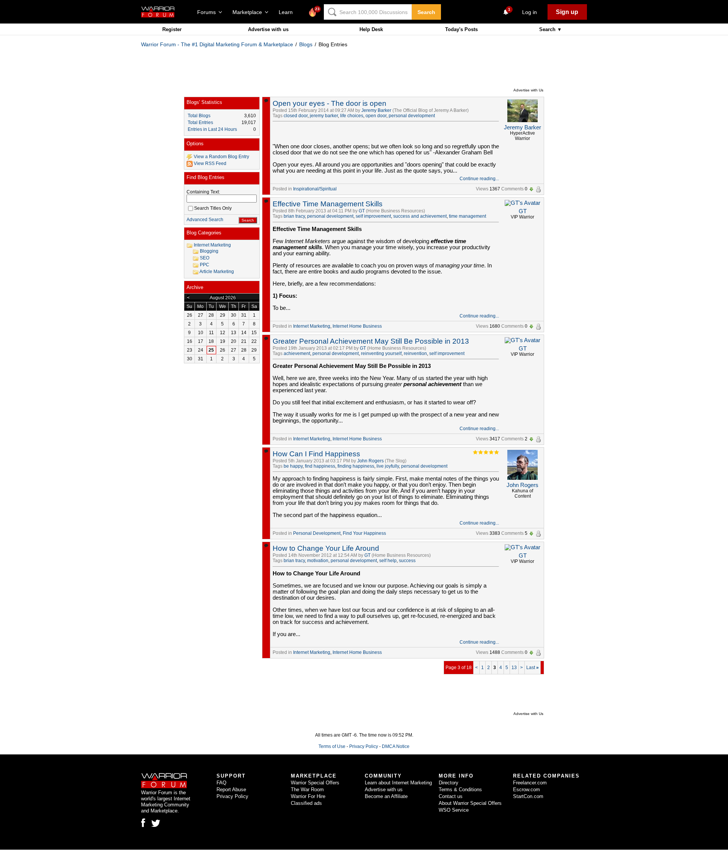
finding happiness (355, 466)
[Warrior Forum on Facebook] (143, 822)
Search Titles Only (213, 208)
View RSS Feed (210, 163)
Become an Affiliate (386, 796)
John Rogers (370, 460)
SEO (204, 258)
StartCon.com (528, 796)
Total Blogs (199, 115)
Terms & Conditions (460, 789)
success (407, 560)
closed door (296, 115)
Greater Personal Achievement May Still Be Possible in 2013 (371, 341)
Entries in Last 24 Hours (212, 129)
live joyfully (388, 466)
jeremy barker (324, 115)
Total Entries (200, 122)
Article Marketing (216, 271)
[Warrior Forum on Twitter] (155, 823)
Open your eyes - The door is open (329, 103)
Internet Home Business (357, 326)
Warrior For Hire (308, 796)
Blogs (305, 44)
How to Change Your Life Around (326, 548)
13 (514, 667)
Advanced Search (205, 219)
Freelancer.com (530, 783)
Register (172, 29)
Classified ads (306, 803)
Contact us (451, 796)
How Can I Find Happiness (316, 454)
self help (388, 560)
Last (532, 667)
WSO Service (454, 810)
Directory (448, 783)
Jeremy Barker (376, 110)
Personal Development (316, 533)
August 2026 (223, 297)
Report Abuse (231, 789)
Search (426, 12)
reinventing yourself (381, 353)
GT (362, 211)
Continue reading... (479, 178)
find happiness (320, 466)
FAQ (221, 783)
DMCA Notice (396, 746)
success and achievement (420, 216)
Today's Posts (461, 29)
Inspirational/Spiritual (315, 189)
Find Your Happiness (364, 533)
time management (467, 216)
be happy (293, 466)
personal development (412, 115)
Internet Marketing (311, 326)
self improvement (373, 216)
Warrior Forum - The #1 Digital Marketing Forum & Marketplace (217, 44)
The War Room (307, 789)
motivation (317, 560)
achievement (297, 353)
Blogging (209, 251)
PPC (204, 264)
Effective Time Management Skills (328, 204)
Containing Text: (203, 192)
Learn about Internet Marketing (398, 783)
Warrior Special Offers (315, 783)
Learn (288, 12)
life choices (351, 115)
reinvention (415, 353)
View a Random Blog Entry (221, 156)
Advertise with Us (528, 90)
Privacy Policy (363, 746)
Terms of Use (331, 746)
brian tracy (294, 216)
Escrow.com (526, 789)
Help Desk (371, 29)
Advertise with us (268, 29)
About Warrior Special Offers (470, 803)
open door (376, 115)
